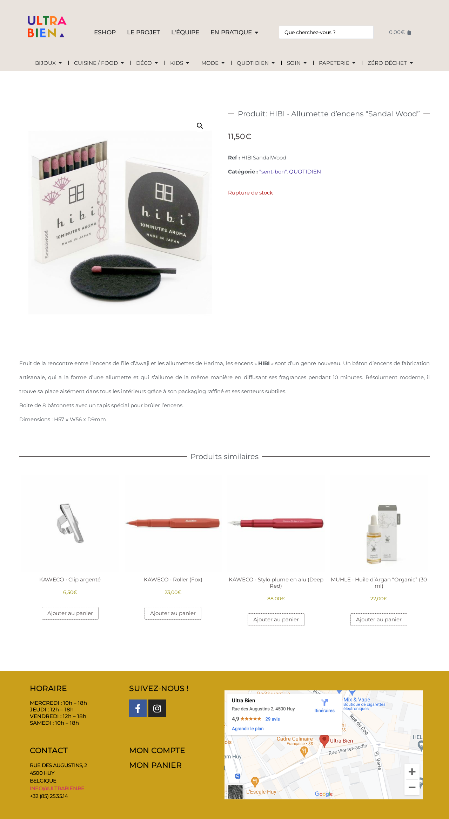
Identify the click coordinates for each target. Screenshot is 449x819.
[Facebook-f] (138, 708)
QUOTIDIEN (305, 171)
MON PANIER (155, 765)
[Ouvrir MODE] (223, 63)
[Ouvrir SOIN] (305, 63)
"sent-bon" (273, 171)
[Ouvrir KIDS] (187, 63)
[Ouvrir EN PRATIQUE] (257, 32)
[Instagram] (157, 708)
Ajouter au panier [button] (70, 613)
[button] (200, 126)
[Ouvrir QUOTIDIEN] (273, 63)
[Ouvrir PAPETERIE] (353, 63)
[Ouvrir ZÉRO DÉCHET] (411, 63)
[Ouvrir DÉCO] (156, 63)
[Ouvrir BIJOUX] (60, 63)
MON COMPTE (157, 750)
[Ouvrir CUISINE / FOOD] (122, 63)
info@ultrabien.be (57, 788)
